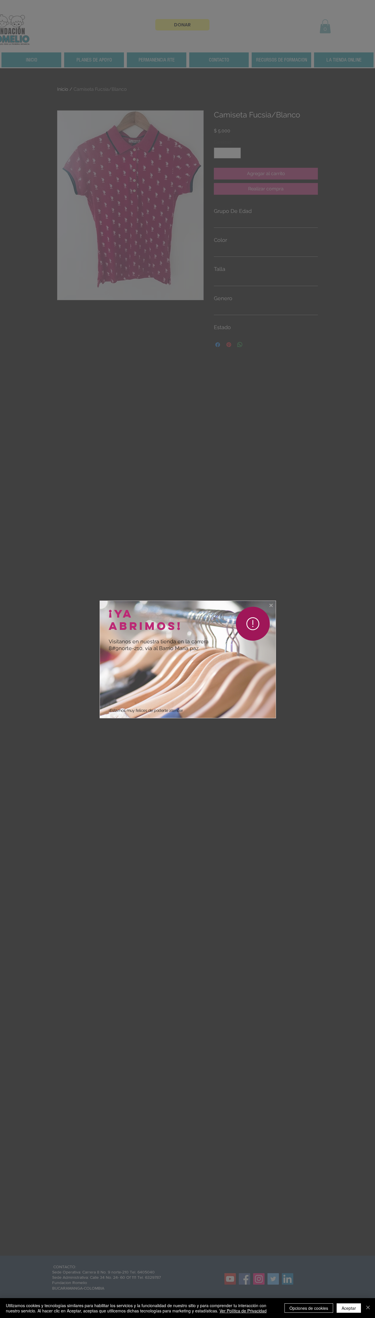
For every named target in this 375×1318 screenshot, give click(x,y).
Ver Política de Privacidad (243, 1311)
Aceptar (349, 1308)
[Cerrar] (367, 1308)
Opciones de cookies (308, 1308)
